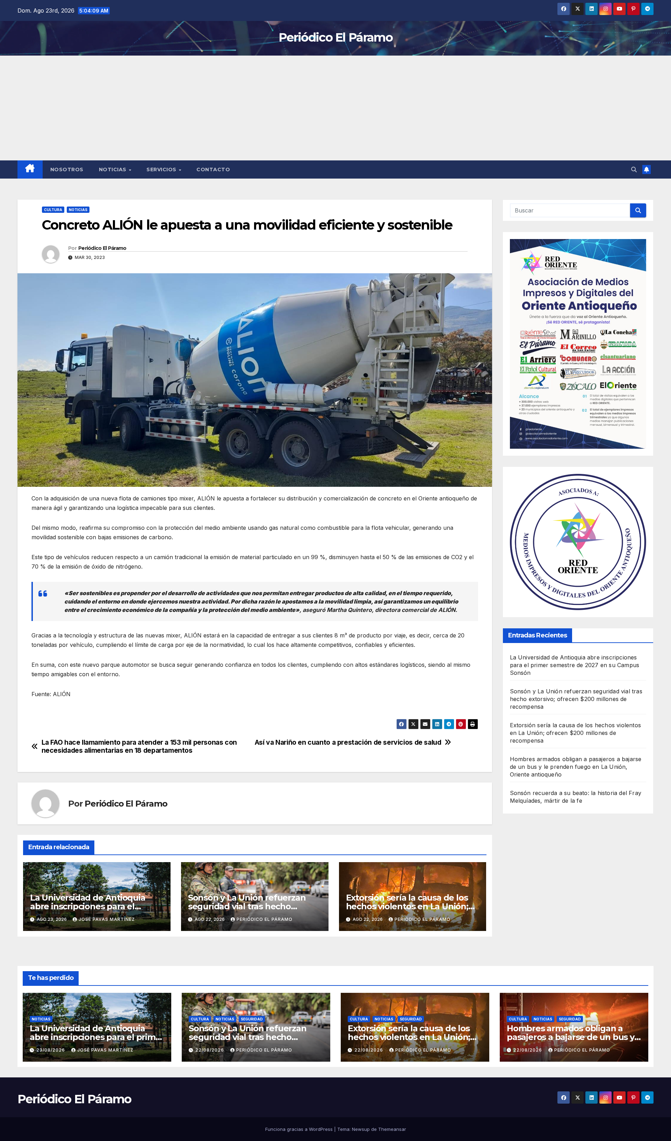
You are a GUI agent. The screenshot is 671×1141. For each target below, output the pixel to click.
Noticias (113, 169)
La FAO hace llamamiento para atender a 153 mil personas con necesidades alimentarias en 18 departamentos (139, 746)
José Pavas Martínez (107, 919)
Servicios (162, 169)
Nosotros (67, 169)
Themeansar (392, 1129)
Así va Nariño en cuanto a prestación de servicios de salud (348, 742)
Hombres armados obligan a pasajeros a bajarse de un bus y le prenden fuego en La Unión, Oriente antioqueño (576, 767)
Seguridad (252, 1019)
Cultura (53, 210)
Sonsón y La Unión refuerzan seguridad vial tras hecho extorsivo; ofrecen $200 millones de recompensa (576, 699)
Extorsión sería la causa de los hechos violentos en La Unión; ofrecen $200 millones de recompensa (575, 733)
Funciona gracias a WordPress (299, 1129)
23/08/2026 (51, 1050)
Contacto (213, 169)
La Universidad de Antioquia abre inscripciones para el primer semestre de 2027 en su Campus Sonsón (575, 665)
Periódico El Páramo (335, 37)
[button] (634, 169)
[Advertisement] (335, 108)
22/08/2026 (210, 1050)
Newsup (361, 1129)
